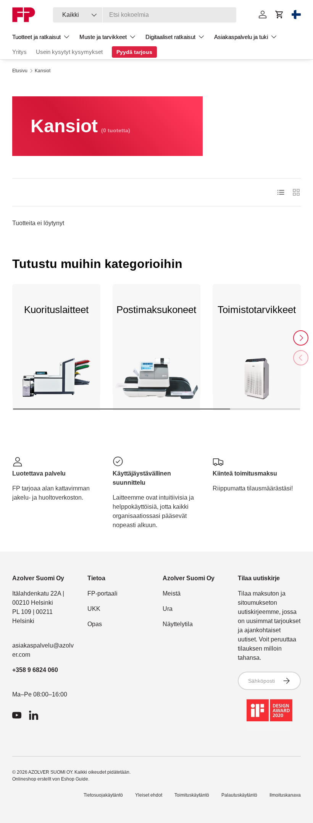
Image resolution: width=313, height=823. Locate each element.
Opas (94, 624)
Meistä (172, 593)
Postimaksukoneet (156, 309)
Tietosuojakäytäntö (103, 795)
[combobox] (144, 15)
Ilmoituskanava (285, 795)
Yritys (19, 52)
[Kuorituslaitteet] (56, 381)
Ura (168, 608)
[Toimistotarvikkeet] (256, 381)
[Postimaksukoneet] (156, 381)
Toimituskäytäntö (191, 795)
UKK (93, 608)
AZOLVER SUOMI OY (50, 772)
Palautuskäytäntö (239, 795)
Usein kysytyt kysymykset (69, 52)
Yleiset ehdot (148, 795)
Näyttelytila (178, 624)
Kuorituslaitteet (56, 309)
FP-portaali (102, 593)
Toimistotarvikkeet (257, 309)
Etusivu (19, 70)
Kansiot (42, 70)
